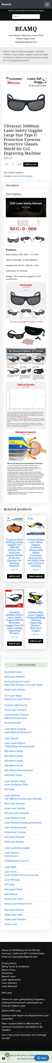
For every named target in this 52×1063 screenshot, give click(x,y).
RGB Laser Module (14, 841)
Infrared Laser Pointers (16, 714)
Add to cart (30, 164)
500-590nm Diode (13, 755)
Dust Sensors (11, 855)
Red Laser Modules (14, 836)
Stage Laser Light (13, 914)
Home (6, 51)
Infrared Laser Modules (16, 813)
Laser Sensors (11, 852)
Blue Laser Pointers (14, 676)
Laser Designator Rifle (16, 784)
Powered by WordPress (16, 1055)
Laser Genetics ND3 (14, 781)
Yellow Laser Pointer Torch (18, 903)
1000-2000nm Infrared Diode (19, 746)
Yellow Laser (10, 924)
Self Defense (11, 894)
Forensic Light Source (15, 705)
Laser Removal (12, 879)
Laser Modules (12, 795)
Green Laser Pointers (15, 709)
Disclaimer (7, 973)
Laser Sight (10, 866)
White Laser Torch (13, 898)
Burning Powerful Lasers (17, 681)
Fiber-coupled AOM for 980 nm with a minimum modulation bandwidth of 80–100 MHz (22, 1027)
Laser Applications (11, 979)
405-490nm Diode (13, 751)
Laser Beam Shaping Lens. (18, 732)
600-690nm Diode (13, 760)
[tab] (12, 185)
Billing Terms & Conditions (15, 966)
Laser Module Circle (14, 817)
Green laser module (14, 808)
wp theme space (25, 1058)
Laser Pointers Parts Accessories (21, 874)
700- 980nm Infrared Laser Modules (23, 798)
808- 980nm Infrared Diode (18, 770)
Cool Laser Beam (13, 695)
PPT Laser (9, 884)
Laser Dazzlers (9, 982)
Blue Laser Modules (14, 803)
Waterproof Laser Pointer (17, 698)
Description (12, 185)
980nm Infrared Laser (15, 717)
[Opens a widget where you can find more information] (41, 1058)
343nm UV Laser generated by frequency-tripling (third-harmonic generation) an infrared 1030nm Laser (23, 1002)
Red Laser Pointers (14, 909)
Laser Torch (10, 871)
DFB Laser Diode (13, 775)
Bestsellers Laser (13, 671)
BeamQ (6, 4)
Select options (36, 576)
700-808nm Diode (13, 765)
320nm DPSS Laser (11, 1010)
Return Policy (9, 969)
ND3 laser (9, 789)
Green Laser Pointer (15, 689)
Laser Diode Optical (14, 743)
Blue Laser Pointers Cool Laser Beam (23, 684)
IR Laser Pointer (12, 722)
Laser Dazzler (11, 738)
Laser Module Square (15, 827)
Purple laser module (15, 832)
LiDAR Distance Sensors (16, 860)
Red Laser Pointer (13, 889)
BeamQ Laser (9, 976)
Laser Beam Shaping (15, 728)
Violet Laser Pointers (15, 919)
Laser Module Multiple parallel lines (23, 822)
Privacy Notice (9, 963)
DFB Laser (7, 992)
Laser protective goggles (22, 51)
